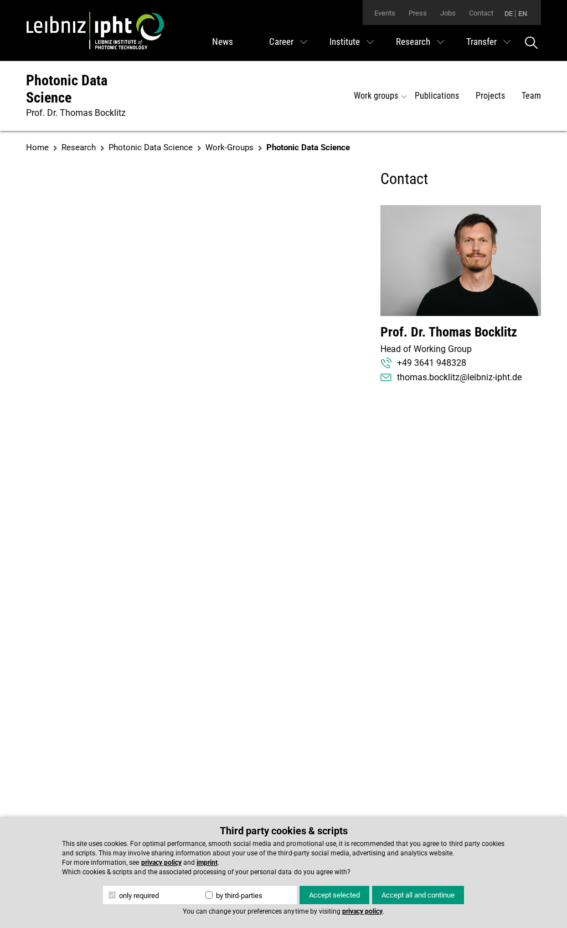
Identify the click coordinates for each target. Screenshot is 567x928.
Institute (344, 41)
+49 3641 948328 (431, 363)
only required (138, 895)
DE (508, 13)
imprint (207, 862)
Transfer (481, 41)
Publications (437, 95)
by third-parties (238, 895)
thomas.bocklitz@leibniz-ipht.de (459, 377)
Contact (481, 13)
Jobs (448, 13)
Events (384, 13)
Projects (490, 95)
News (222, 41)
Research (413, 41)
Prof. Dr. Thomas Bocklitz (449, 332)
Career (281, 41)
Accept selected (334, 895)
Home (37, 147)
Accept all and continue (418, 895)
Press (418, 13)
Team (531, 95)
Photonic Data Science (66, 89)
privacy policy (161, 862)
